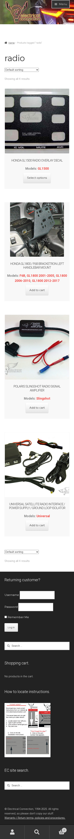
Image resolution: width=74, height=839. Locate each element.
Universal (43, 516)
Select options (37, 177)
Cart (57, 828)
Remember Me (18, 617)
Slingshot (43, 398)
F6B (22, 275)
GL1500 (43, 168)
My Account (12, 832)
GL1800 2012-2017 (45, 281)
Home (11, 42)
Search (37, 832)
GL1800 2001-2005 (40, 275)
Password (11, 607)
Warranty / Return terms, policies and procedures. (34, 817)
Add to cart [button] (37, 290)
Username (11, 595)
